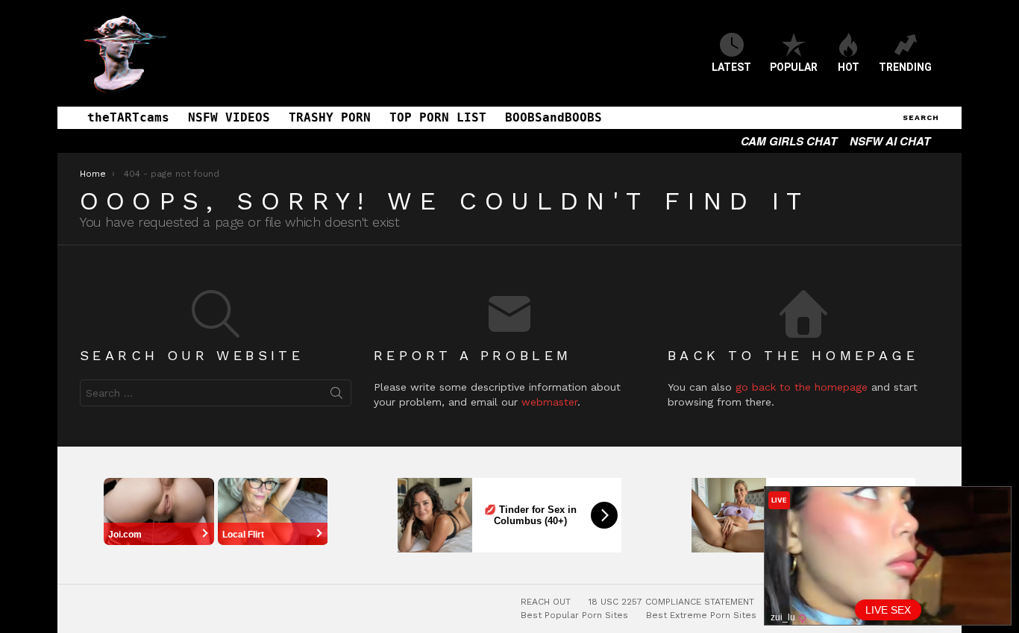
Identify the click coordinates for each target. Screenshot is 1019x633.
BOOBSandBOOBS (553, 117)
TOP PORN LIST (437, 117)
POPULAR (794, 67)
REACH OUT (546, 601)
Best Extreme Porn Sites (701, 615)
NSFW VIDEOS (229, 117)
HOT (848, 67)
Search (336, 396)
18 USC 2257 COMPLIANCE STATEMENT (671, 601)
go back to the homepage (802, 387)
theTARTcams (128, 117)
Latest (731, 67)
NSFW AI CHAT (890, 141)
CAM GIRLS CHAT (789, 141)
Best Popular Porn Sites (574, 615)
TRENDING (905, 67)
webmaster (549, 402)
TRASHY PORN (330, 117)
